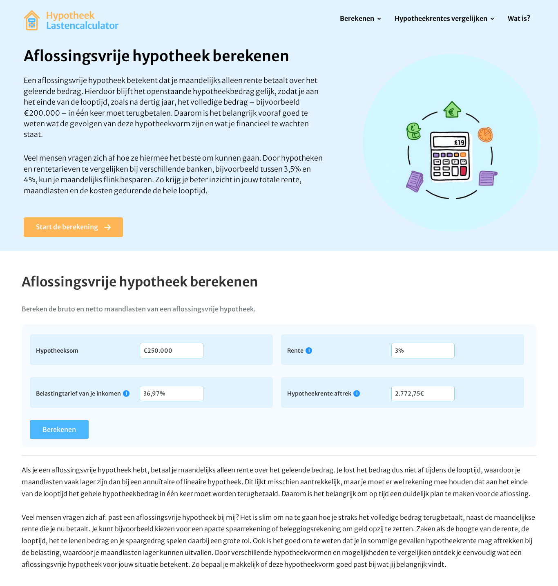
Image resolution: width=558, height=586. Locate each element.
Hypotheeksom (57, 350)
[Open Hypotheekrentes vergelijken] (492, 19)
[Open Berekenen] (379, 19)
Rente (295, 350)
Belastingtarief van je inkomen (78, 393)
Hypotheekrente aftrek (319, 393)
